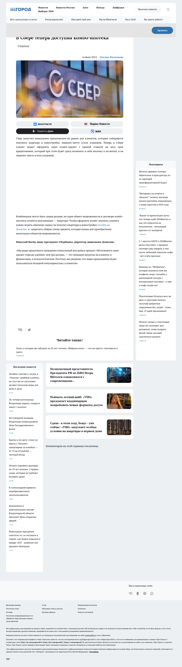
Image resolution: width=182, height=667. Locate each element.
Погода (100, 7)
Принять (162, 30)
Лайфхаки (118, 7)
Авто (85, 7)
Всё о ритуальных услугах (23, 19)
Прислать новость (147, 9)
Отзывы (9, 612)
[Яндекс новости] (96, 124)
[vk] (20, 330)
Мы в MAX (130, 19)
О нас (44, 605)
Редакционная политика (87, 605)
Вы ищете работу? (153, 19)
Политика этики (12, 609)
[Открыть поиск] (168, 9)
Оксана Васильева (111, 57)
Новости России (65, 7)
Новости (43, 7)
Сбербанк (23, 46)
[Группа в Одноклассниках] (137, 593)
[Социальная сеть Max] (96, 131)
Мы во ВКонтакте (108, 19)
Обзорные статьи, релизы (52, 609)
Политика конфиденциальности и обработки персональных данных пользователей (19, 618)
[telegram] (30, 330)
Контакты (82, 609)
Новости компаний (85, 612)
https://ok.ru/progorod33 (53, 642)
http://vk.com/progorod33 (31, 642)
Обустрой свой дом (81, 19)
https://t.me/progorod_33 (74, 642)
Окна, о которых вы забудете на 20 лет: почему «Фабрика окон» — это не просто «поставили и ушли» (67, 352)
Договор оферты (48, 612)
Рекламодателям (54, 19)
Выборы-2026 (46, 11)
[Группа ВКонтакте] (42, 124)
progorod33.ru (90, 635)
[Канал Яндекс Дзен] (42, 131)
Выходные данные (13, 605)
